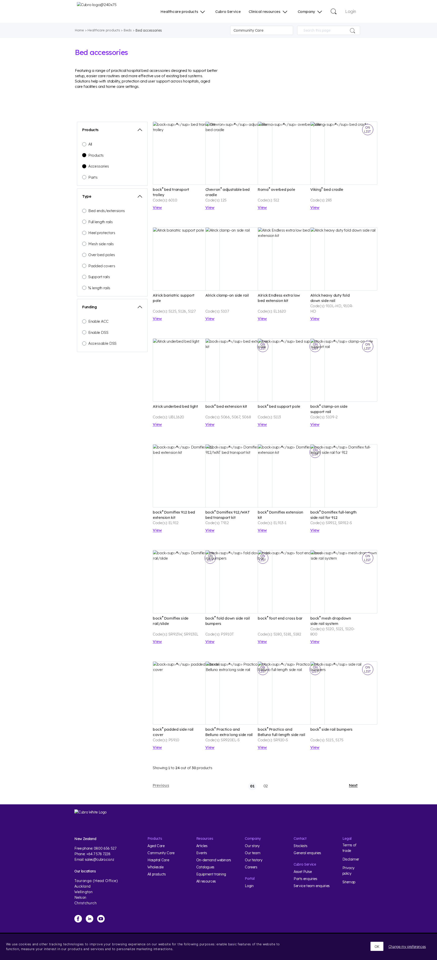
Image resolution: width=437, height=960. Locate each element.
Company (306, 11)
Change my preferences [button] (407, 946)
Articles (202, 846)
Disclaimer (350, 859)
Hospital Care (158, 860)
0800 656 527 (105, 848)
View (157, 207)
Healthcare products (179, 11)
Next (353, 785)
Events (201, 853)
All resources (206, 881)
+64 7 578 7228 (98, 854)
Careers (251, 867)
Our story (252, 846)
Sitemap (348, 882)
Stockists (301, 846)
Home (79, 30)
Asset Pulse (303, 871)
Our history (253, 860)
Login (350, 11)
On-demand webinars (213, 860)
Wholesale (155, 867)
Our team (252, 853)
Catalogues (205, 867)
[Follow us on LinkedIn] (89, 919)
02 (266, 786)
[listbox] (261, 30)
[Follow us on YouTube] (101, 919)
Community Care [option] (248, 30)
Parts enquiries (305, 878)
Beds (128, 30)
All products (156, 874)
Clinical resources (264, 11)
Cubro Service (228, 11)
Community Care (160, 853)
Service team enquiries (312, 886)
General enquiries (307, 853)
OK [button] (377, 946)
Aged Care (156, 846)
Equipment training (211, 874)
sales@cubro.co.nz (99, 859)
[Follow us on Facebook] (78, 919)
